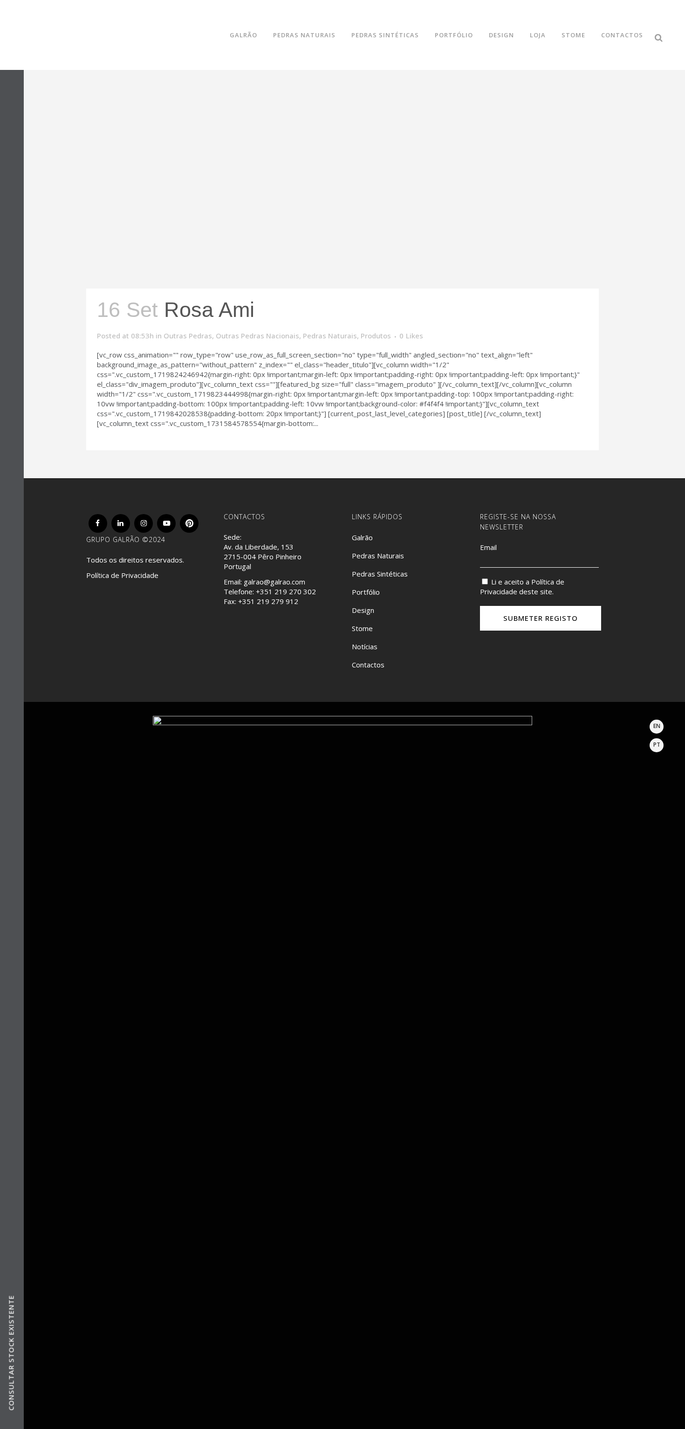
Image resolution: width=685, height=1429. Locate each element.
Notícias (364, 646)
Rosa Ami (209, 310)
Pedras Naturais (330, 335)
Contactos (368, 664)
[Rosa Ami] (342, 144)
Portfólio (366, 592)
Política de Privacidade (122, 575)
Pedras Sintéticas (380, 573)
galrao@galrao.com (274, 581)
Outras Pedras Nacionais (257, 335)
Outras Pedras (188, 335)
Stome (362, 628)
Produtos (376, 335)
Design (363, 610)
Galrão (362, 537)
